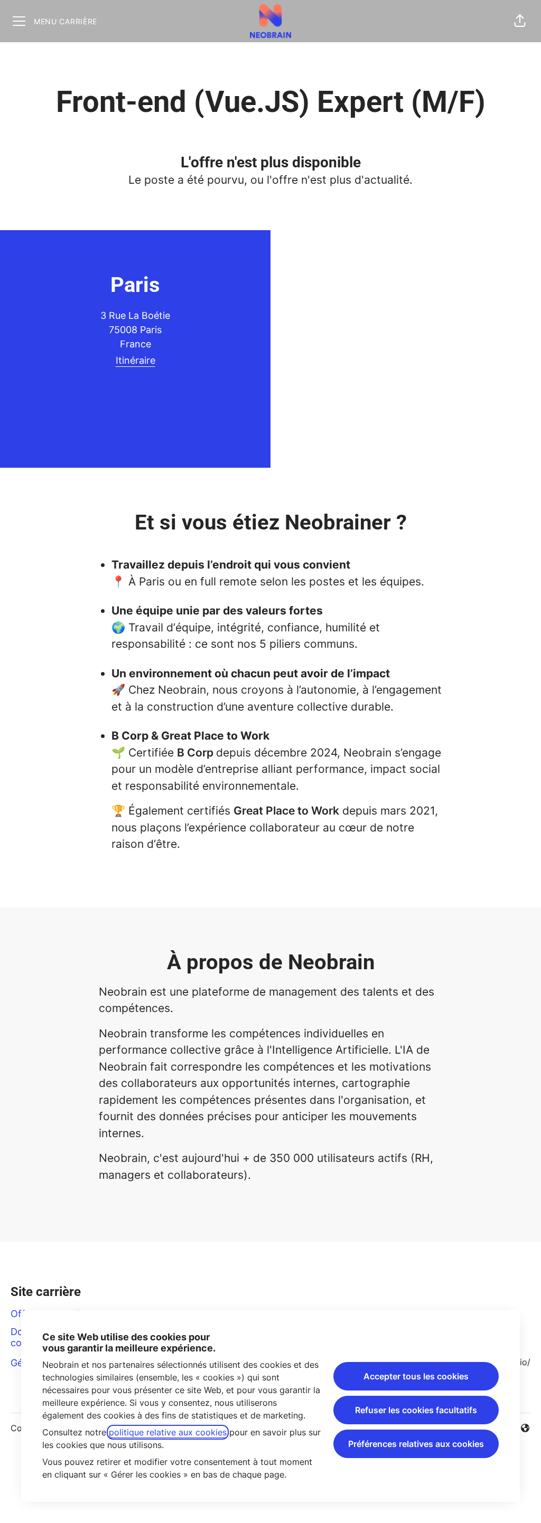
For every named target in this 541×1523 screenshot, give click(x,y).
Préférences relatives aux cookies (416, 1444)
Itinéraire (135, 360)
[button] (520, 21)
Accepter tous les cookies (416, 1376)
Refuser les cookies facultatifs (416, 1410)
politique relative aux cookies (168, 1432)
